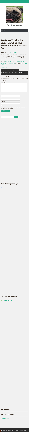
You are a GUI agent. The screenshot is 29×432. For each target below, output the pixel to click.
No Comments (13, 52)
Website (3, 101)
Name (2, 94)
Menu (3, 30)
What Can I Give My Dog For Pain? (10, 70)
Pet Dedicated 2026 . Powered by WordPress (14, 430)
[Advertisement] (14, 134)
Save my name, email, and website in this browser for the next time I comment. (14, 107)
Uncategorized (4, 67)
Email (2, 97)
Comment (3, 82)
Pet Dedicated (14, 25)
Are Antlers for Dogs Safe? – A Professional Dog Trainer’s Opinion (13, 73)
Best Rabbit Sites (5, 418)
